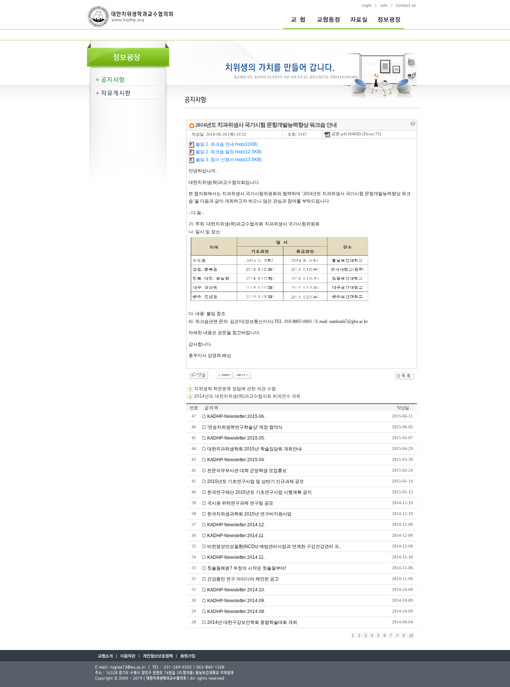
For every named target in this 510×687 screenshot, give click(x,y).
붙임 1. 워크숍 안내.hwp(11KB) (226, 144)
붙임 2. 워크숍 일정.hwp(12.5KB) (228, 151)
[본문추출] (413, 124)
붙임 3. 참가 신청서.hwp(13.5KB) (228, 159)
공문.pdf (338, 134)
